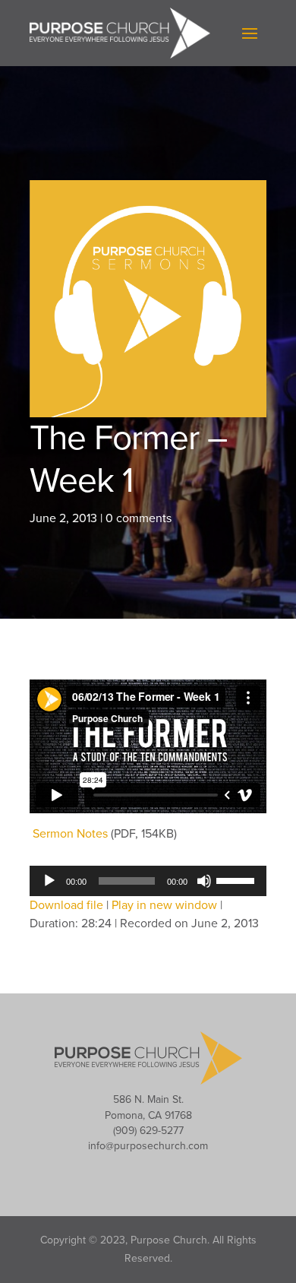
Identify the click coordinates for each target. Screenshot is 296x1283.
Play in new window (164, 905)
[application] (148, 881)
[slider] (237, 879)
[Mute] (204, 881)
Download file (66, 905)
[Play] (49, 881)
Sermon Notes (70, 833)
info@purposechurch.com (148, 1145)
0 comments (138, 518)
